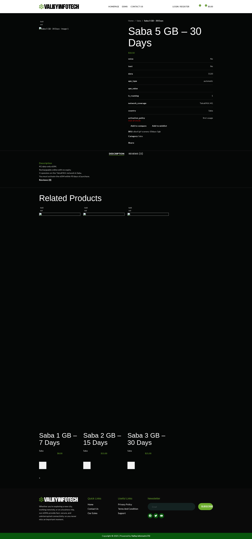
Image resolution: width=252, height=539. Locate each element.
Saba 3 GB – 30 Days (146, 439)
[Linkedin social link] (146, 143)
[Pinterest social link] (143, 143)
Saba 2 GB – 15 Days (102, 439)
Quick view (42, 472)
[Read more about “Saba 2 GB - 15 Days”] (87, 465)
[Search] (193, 6)
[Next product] (211, 20)
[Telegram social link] (150, 143)
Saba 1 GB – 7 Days (58, 439)
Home (131, 20)
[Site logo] (59, 6)
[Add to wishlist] (42, 458)
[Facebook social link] (136, 143)
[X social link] (139, 143)
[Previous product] (204, 20)
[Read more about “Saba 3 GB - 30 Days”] (131, 465)
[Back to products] (207, 20)
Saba (139, 20)
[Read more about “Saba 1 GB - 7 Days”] (42, 465)
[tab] (116, 154)
